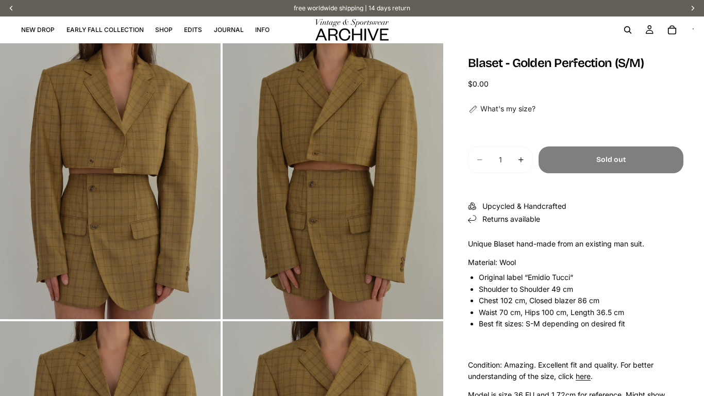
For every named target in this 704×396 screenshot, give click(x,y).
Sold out (611, 159)
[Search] (627, 30)
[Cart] (672, 30)
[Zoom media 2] (333, 181)
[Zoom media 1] (110, 181)
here (583, 376)
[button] (501, 108)
